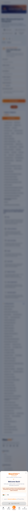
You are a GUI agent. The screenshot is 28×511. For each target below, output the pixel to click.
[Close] (26, 473)
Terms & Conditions (12, 499)
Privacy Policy (21, 499)
